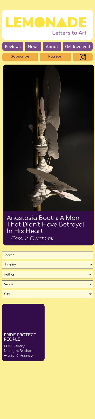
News (33, 47)
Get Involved (77, 47)
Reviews (13, 47)
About (52, 47)
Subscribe (20, 56)
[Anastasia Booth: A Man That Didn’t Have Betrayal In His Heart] (48, 138)
